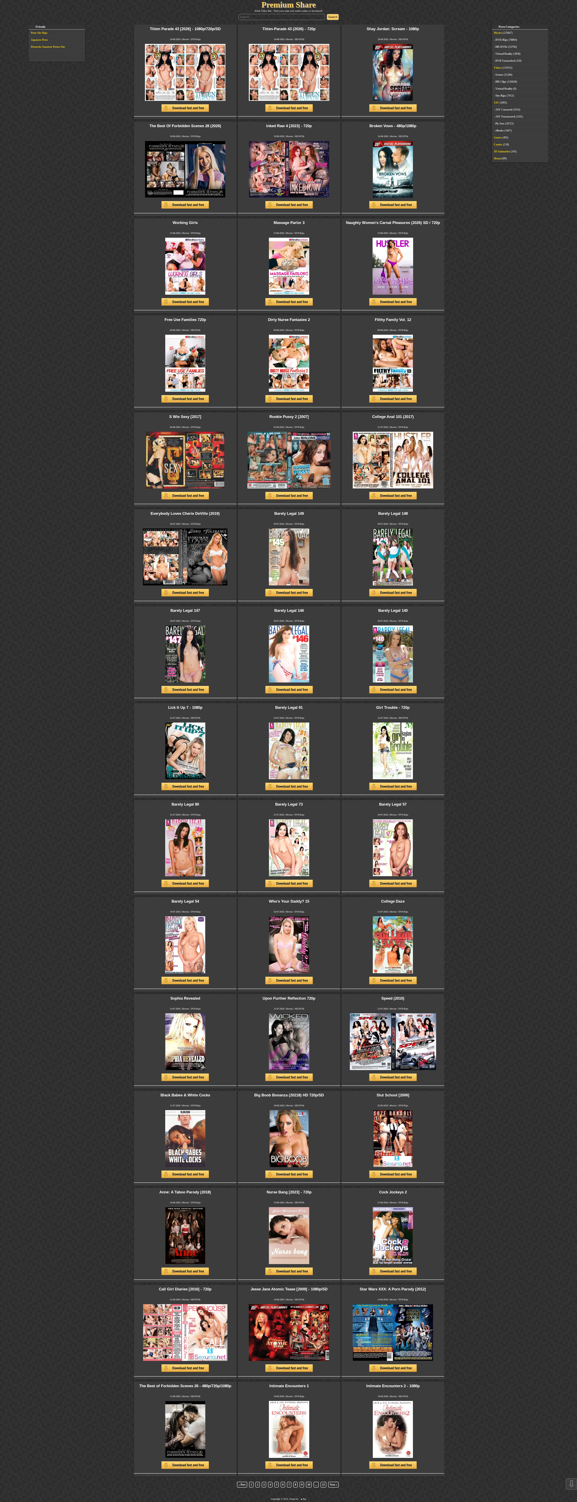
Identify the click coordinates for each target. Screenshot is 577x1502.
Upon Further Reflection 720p (289, 998)
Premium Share (288, 4)
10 (308, 1484)
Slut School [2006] (393, 1095)
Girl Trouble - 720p (393, 707)
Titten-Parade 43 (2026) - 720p (289, 29)
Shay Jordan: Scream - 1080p (393, 29)
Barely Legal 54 (185, 901)
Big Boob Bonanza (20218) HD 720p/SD (289, 1095)
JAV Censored (503, 109)
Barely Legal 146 (289, 610)
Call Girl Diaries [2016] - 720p (185, 1289)
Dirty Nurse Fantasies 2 (289, 320)
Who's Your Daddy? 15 (289, 901)
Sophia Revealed (185, 998)
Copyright (275, 1499)
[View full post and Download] (185, 80)
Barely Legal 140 (393, 610)
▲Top (303, 1499)
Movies (185, 39)
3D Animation (502, 151)
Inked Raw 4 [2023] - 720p (289, 126)
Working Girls (185, 223)
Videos (498, 67)
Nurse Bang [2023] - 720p (289, 1192)
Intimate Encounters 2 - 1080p (393, 1386)
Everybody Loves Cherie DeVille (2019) (185, 513)
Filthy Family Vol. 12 (393, 320)
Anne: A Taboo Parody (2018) (185, 1192)
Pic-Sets (499, 123)
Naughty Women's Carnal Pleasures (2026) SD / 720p (393, 223)
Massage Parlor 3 (289, 223)
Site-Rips (500, 95)
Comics (498, 144)
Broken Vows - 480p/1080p (392, 126)
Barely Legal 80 (185, 804)
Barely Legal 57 (393, 804)
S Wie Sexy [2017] (185, 417)
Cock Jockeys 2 (393, 1192)
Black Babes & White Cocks (185, 1095)
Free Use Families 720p (185, 320)
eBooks (499, 130)
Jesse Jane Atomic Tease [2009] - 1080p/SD (289, 1289)
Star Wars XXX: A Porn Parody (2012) (393, 1289)
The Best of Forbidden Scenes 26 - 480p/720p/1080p (185, 1386)
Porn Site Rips (39, 33)
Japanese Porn (39, 39)
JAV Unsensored (505, 116)
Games (498, 137)
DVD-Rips (196, 39)
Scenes (499, 74)
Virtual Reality (504, 53)
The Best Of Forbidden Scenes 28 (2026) (185, 126)
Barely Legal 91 (289, 707)
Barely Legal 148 (393, 513)
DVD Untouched (505, 60)
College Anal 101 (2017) (393, 417)
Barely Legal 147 (185, 610)
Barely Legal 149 (289, 513)
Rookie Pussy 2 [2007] (289, 417)
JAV (496, 102)
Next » (333, 1484)
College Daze (393, 901)
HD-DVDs (299, 39)
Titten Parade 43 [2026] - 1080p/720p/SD (185, 29)
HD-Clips (500, 81)
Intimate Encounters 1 (289, 1386)
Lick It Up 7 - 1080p (185, 707)
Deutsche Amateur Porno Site (48, 46)
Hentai (497, 158)
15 (323, 1484)
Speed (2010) (392, 998)
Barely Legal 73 (289, 804)
